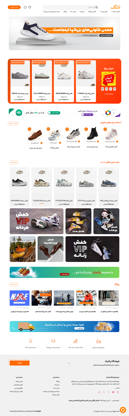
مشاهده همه (14, 162)
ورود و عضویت (14, 7)
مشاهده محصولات (13, 123)
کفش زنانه (104, 12)
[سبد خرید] (24, 7)
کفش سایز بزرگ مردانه (16, 391)
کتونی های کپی (18, 385)
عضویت (19, 363)
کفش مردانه (116, 12)
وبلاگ (65, 12)
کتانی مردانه (19, 381)
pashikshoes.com (21, 411)
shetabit (38, 411)
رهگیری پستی (19, 388)
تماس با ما (73, 12)
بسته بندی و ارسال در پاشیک (51, 12)
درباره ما (82, 12)
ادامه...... (116, 388)
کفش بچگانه (92, 12)
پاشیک (101, 411)
